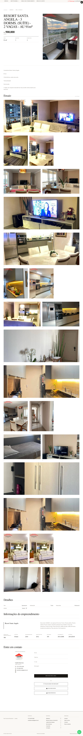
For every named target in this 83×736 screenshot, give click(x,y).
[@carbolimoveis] (82, 2)
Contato (66, 722)
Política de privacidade (41, 733)
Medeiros (53, 718)
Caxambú (53, 726)
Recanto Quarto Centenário (53, 720)
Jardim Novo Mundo (53, 722)
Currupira (53, 727)
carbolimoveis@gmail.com (33, 720)
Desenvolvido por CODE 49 (74, 733)
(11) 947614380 (75, 1)
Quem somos (67, 720)
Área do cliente (67, 724)
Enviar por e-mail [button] (51, 675)
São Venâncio (53, 724)
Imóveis (66, 718)
